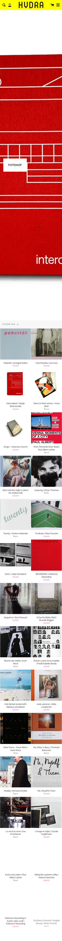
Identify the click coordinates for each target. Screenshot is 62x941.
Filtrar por (9, 324)
